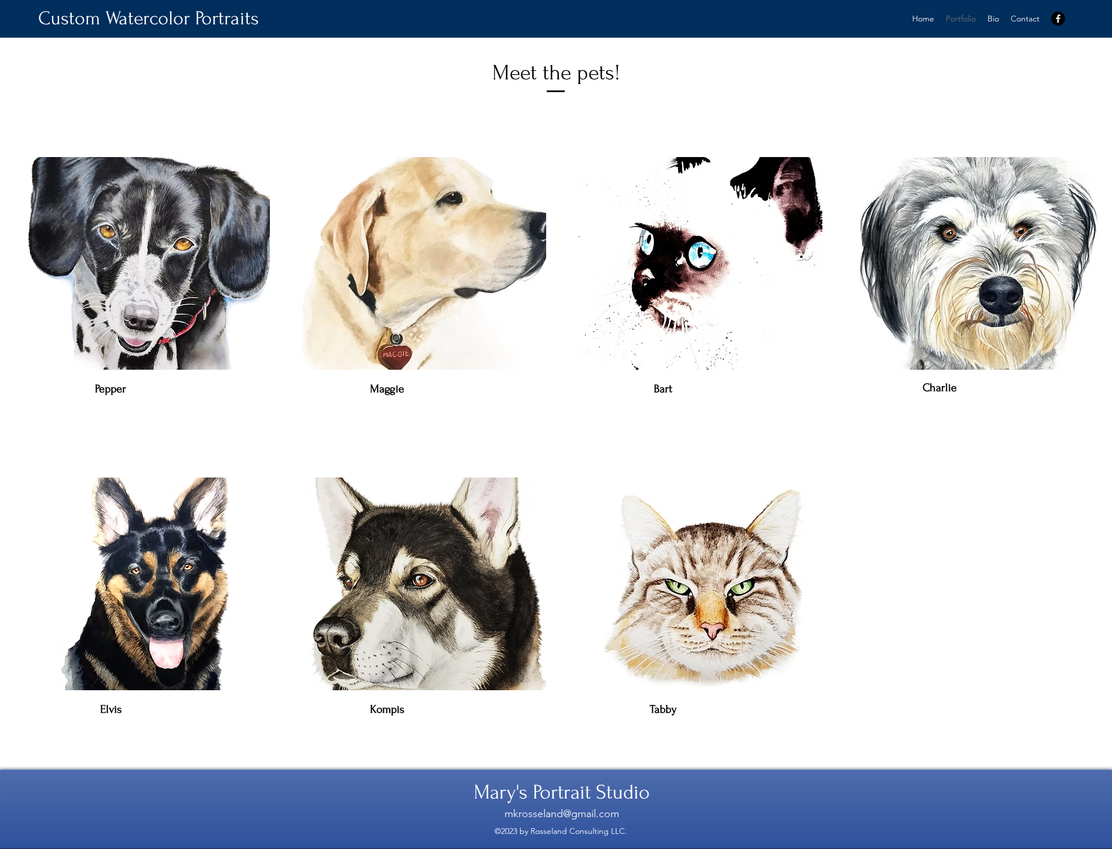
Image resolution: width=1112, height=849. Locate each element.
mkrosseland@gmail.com (561, 813)
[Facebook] (1058, 18)
